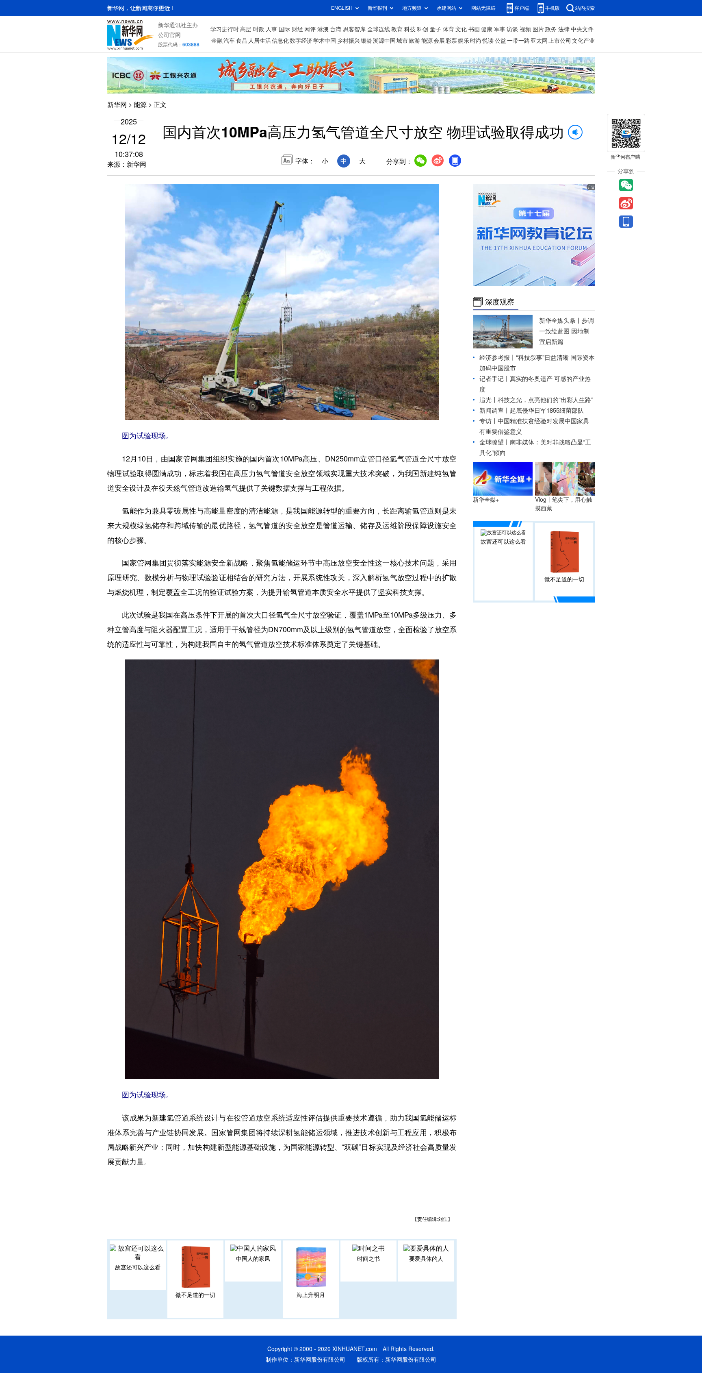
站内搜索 (585, 8)
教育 (397, 29)
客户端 (521, 8)
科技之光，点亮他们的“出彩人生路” (545, 400)
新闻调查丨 (494, 410)
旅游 (414, 41)
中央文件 (582, 29)
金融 (217, 41)
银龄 (366, 41)
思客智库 (354, 29)
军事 (499, 29)
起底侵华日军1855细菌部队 (547, 410)
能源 (427, 41)
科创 (422, 29)
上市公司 (559, 41)
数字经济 (301, 41)
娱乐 (463, 41)
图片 (538, 29)
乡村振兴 (348, 41)
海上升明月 (311, 1295)
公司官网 (169, 35)
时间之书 (368, 1259)
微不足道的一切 (195, 1295)
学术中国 (324, 41)
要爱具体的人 (426, 1259)
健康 (486, 29)
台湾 (335, 29)
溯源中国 (384, 41)
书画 (474, 29)
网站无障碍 (483, 8)
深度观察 (499, 301)
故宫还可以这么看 (137, 1267)
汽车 (229, 41)
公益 (500, 41)
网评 (310, 29)
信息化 (280, 41)
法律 (564, 29)
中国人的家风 (253, 1259)
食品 (241, 41)
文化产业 (583, 41)
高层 (245, 29)
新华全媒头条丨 (560, 321)
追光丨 (488, 400)
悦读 (488, 41)
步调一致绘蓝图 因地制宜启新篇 (566, 331)
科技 (410, 29)
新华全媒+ (486, 500)
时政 (258, 29)
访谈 (512, 29)
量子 (435, 29)
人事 (271, 29)
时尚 (475, 41)
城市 (402, 41)
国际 (284, 29)
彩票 (451, 41)
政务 (551, 29)
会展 (439, 41)
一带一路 (518, 41)
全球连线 (378, 29)
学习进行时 (224, 29)
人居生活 (259, 41)
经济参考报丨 (497, 358)
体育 (448, 29)
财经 (297, 29)
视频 (525, 29)
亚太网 (539, 41)
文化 (461, 29)
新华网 (117, 104)
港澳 (323, 29)
